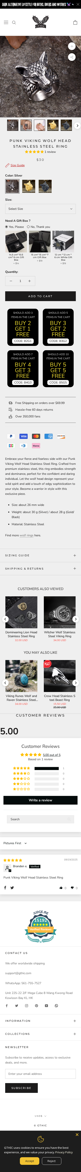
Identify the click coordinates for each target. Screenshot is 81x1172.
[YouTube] (46, 1005)
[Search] (14, 22)
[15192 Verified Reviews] (41, 944)
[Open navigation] (6, 22)
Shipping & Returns (24, 568)
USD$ (39, 1116)
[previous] (3, 125)
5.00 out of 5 (51, 755)
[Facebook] (6, 1005)
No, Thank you (40, 227)
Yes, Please (16, 227)
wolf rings (26, 535)
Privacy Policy (64, 1152)
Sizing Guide (17, 555)
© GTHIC (40, 1125)
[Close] (77, 1134)
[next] (77, 125)
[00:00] (40, 76)
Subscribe (21, 1088)
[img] (12, 860)
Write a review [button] (40, 800)
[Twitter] (16, 1005)
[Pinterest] (36, 1005)
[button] (34, 152)
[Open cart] (75, 22)
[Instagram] (26, 1005)
